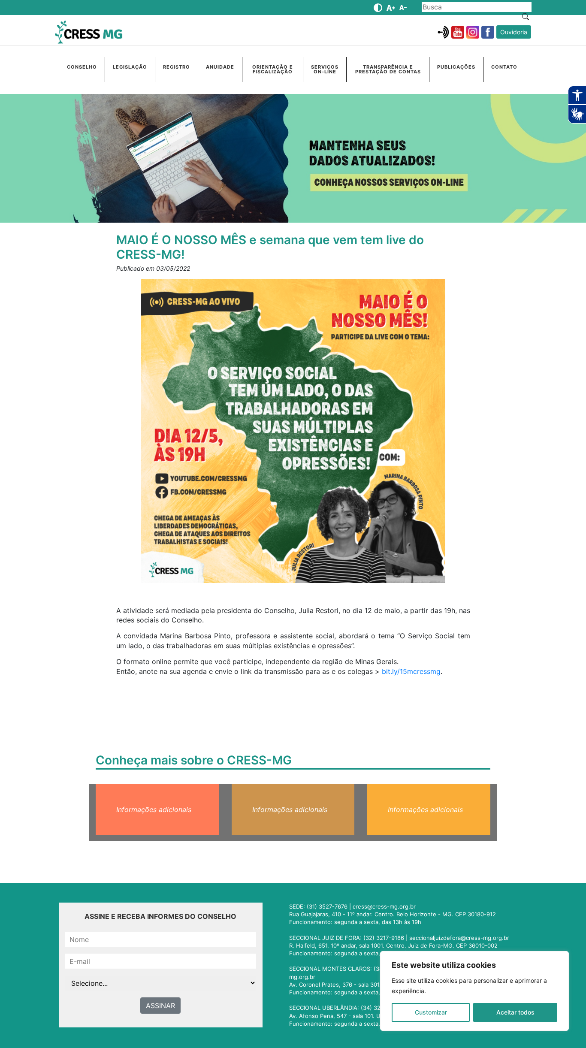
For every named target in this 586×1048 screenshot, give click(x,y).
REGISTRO (176, 67)
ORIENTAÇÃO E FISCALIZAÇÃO (272, 69)
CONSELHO (82, 67)
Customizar (431, 1012)
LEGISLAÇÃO (130, 67)
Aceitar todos (515, 1012)
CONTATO (504, 67)
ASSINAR (160, 1005)
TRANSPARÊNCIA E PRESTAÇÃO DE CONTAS (388, 69)
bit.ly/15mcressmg (411, 671)
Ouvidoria (513, 32)
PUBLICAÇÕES (456, 67)
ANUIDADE (220, 67)
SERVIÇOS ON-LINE (324, 69)
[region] (474, 991)
